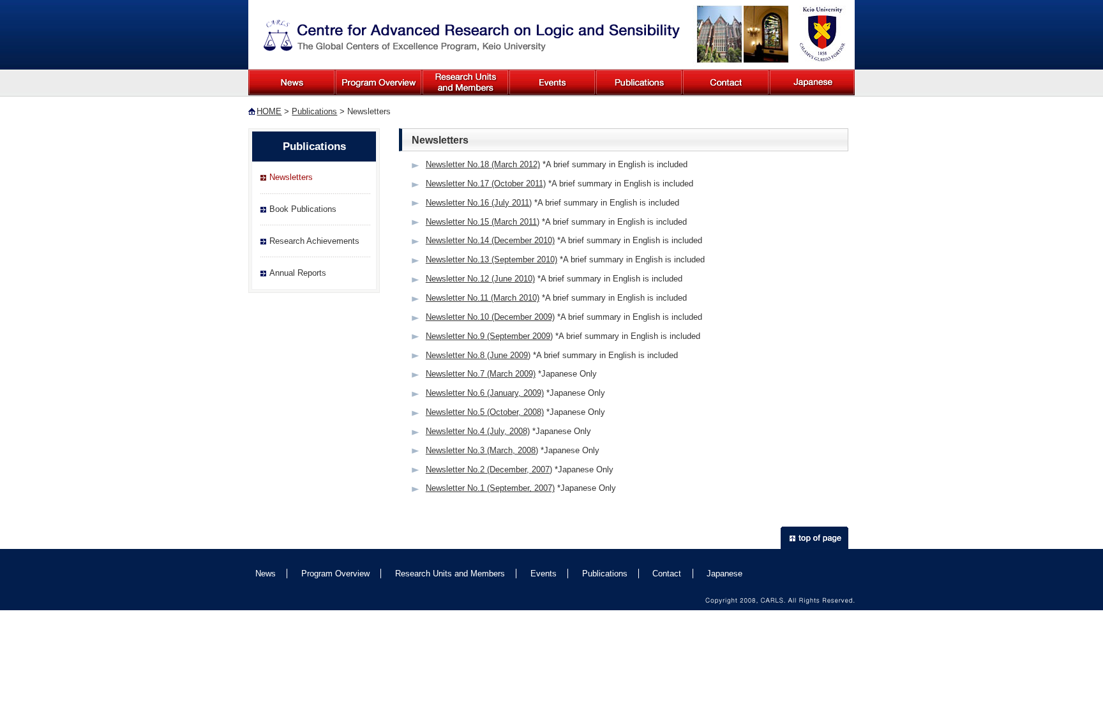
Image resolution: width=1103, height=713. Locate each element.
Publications (639, 83)
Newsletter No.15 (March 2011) (482, 222)
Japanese (812, 83)
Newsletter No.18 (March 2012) (483, 164)
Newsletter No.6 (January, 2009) (485, 393)
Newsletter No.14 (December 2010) (490, 240)
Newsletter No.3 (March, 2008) (482, 450)
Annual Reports (297, 273)
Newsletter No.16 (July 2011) (479, 202)
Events (552, 83)
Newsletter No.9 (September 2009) (489, 336)
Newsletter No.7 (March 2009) (481, 374)
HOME (269, 111)
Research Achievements (314, 241)
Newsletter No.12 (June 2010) (480, 278)
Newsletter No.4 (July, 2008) (478, 431)
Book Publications (302, 209)
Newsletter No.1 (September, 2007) (490, 488)
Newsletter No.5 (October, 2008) (485, 412)
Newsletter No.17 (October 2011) (486, 183)
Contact (725, 83)
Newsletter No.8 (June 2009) (478, 355)
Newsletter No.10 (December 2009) (490, 317)
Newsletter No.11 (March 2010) (482, 298)
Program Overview (378, 83)
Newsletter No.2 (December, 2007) (489, 469)
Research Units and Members (465, 83)
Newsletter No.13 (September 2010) (491, 259)
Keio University (821, 34)
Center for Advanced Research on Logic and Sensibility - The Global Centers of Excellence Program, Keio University (472, 35)
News (291, 83)
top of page (814, 538)
